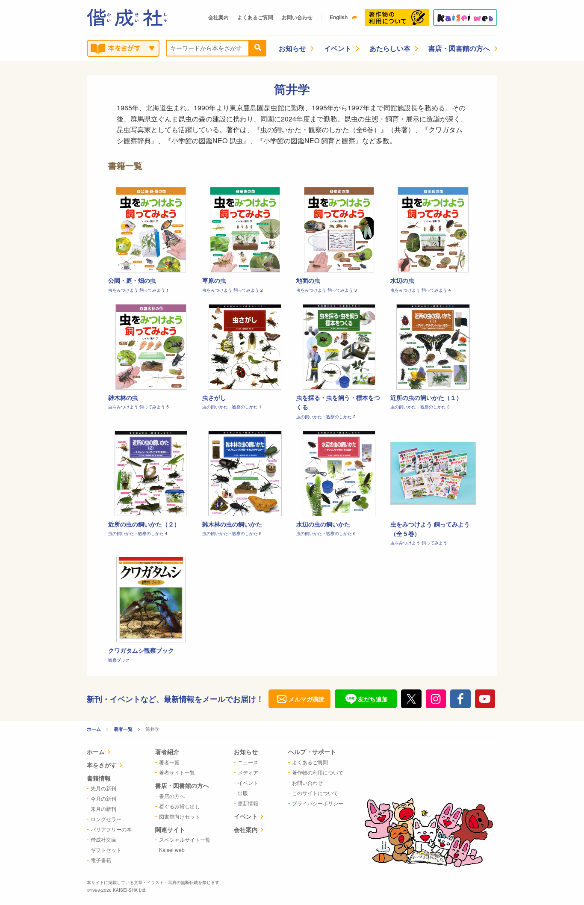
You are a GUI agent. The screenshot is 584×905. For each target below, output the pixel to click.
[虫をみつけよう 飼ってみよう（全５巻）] (433, 473)
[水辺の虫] (433, 229)
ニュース (248, 762)
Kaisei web (172, 849)
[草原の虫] (245, 229)
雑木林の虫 (123, 397)
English (339, 17)
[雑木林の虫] (151, 347)
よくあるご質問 (255, 17)
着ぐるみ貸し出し (179, 806)
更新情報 (248, 803)
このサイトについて (315, 792)
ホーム (94, 729)
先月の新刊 (103, 788)
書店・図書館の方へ (459, 48)
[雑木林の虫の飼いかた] (245, 473)
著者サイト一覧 (177, 772)
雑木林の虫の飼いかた (232, 524)
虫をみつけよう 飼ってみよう (137, 290)
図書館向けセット (179, 816)
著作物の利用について (317, 772)
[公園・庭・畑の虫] (151, 229)
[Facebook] (460, 698)
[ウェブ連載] (465, 17)
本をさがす (102, 764)
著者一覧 (123, 729)
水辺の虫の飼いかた (323, 524)
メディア (248, 772)
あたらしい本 (389, 48)
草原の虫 (214, 280)
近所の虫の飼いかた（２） (144, 524)
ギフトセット (106, 849)
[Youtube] (485, 698)
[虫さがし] (245, 347)
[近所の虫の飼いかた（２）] (151, 473)
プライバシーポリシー (317, 803)
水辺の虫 (402, 280)
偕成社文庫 (103, 839)
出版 (243, 792)
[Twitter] (411, 698)
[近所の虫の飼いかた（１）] (433, 347)
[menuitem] (109, 752)
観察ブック (119, 660)
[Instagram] (436, 698)
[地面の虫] (339, 229)
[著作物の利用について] (397, 17)
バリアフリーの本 (111, 829)
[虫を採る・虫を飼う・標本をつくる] (339, 347)
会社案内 (218, 17)
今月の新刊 (103, 798)
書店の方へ (172, 795)
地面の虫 (308, 280)
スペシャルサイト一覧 (184, 839)
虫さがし (214, 397)
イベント (337, 48)
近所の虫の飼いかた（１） (426, 397)
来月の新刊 (103, 808)
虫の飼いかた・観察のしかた (230, 407)
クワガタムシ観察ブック (141, 650)
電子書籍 (101, 860)
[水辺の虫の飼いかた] (339, 473)
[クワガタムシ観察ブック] (151, 599)
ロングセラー (106, 818)
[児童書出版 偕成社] (127, 18)
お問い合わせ (297, 17)
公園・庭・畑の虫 (132, 280)
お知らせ (292, 48)
